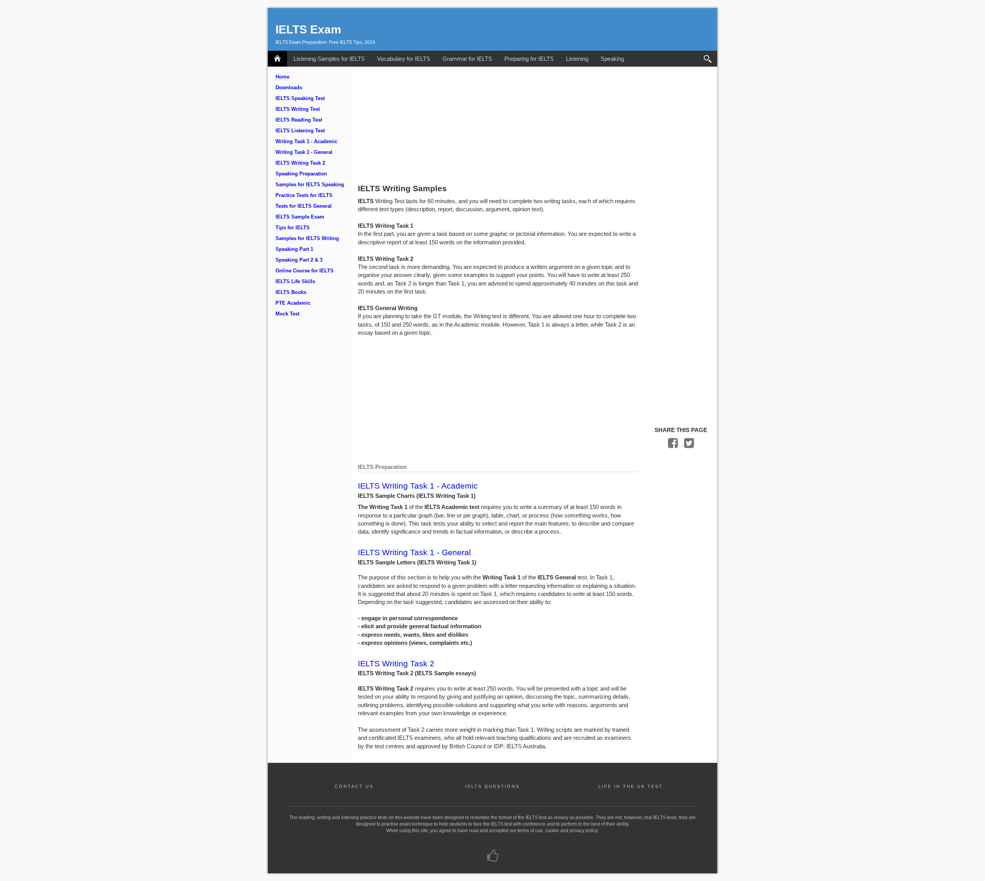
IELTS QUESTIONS (492, 786)
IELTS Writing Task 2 (300, 163)
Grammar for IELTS (467, 58)
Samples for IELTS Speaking (309, 184)
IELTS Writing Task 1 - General (414, 552)
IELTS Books (290, 292)
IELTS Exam (308, 29)
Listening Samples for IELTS (329, 58)
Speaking (612, 58)
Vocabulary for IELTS (403, 58)
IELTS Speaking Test (300, 98)
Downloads (288, 87)
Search (708, 58)
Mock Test (287, 314)
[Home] (277, 59)
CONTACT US (354, 786)
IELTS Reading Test (298, 120)
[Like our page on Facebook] (492, 856)
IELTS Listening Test (300, 130)
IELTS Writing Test (297, 109)
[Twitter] (689, 445)
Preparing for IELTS (529, 58)
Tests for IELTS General (303, 206)
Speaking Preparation (301, 174)
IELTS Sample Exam (299, 217)
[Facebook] (673, 445)
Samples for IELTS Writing (307, 238)
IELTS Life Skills (295, 281)
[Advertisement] (534, 124)
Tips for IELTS (292, 227)
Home (282, 77)
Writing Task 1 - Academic (306, 141)
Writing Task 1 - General (303, 152)
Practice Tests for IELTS (303, 195)
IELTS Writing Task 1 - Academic (418, 485)
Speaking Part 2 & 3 (298, 260)
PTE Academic (293, 303)
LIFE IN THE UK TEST (630, 786)
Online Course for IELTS (304, 271)
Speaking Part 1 (294, 249)
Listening (577, 58)
